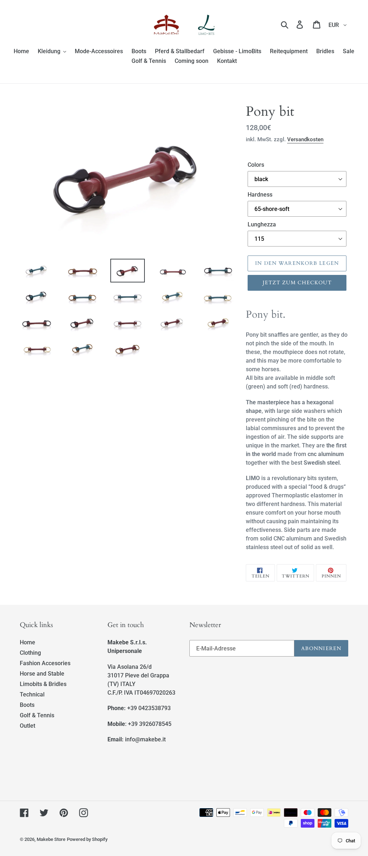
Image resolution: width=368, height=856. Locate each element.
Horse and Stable (42, 673)
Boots (27, 704)
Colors (256, 164)
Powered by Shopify (87, 839)
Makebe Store (51, 839)
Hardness (260, 194)
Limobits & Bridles (43, 684)
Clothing (30, 652)
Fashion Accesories (45, 663)
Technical (32, 694)
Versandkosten (305, 139)
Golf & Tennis (37, 715)
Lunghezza (262, 224)
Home (27, 642)
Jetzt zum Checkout (297, 282)
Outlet (27, 725)
